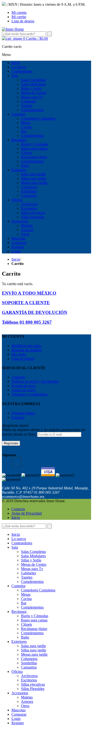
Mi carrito (18, 17)
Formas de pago (23, 386)
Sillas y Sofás (31, 560)
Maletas (27, 697)
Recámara (18, 612)
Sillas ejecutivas (33, 684)
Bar (23, 603)
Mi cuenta (18, 12)
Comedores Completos (38, 590)
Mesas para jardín (34, 654)
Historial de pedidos (26, 350)
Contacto (18, 377)
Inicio (15, 259)
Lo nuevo (18, 539)
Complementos (32, 582)
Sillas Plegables (32, 689)
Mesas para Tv (32, 569)
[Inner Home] (13, 29)
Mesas (26, 594)
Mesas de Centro (33, 564)
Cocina (26, 599)
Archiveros (29, 676)
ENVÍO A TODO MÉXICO (29, 293)
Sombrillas (29, 663)
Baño (25, 637)
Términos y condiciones (29, 394)
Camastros (29, 667)
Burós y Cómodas (34, 616)
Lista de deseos (22, 21)
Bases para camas (34, 620)
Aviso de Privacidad (26, 513)
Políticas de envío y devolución (34, 381)
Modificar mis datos (26, 346)
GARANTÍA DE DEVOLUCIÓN (34, 312)
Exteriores (19, 642)
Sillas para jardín (33, 650)
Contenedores (21, 543)
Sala (14, 547)
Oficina (17, 671)
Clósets (26, 624)
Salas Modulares (33, 556)
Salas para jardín (33, 646)
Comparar (18, 714)
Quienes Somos (23, 413)
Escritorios (29, 680)
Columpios (29, 659)
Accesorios (19, 693)
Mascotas (18, 710)
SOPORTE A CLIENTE (26, 302)
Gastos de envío (23, 390)
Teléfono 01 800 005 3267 (27, 322)
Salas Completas (33, 552)
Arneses (27, 701)
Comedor (18, 586)
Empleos (18, 417)
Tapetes (26, 577)
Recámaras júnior (34, 629)
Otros (25, 706)
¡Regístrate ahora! (15, 425)
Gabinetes (28, 573)
